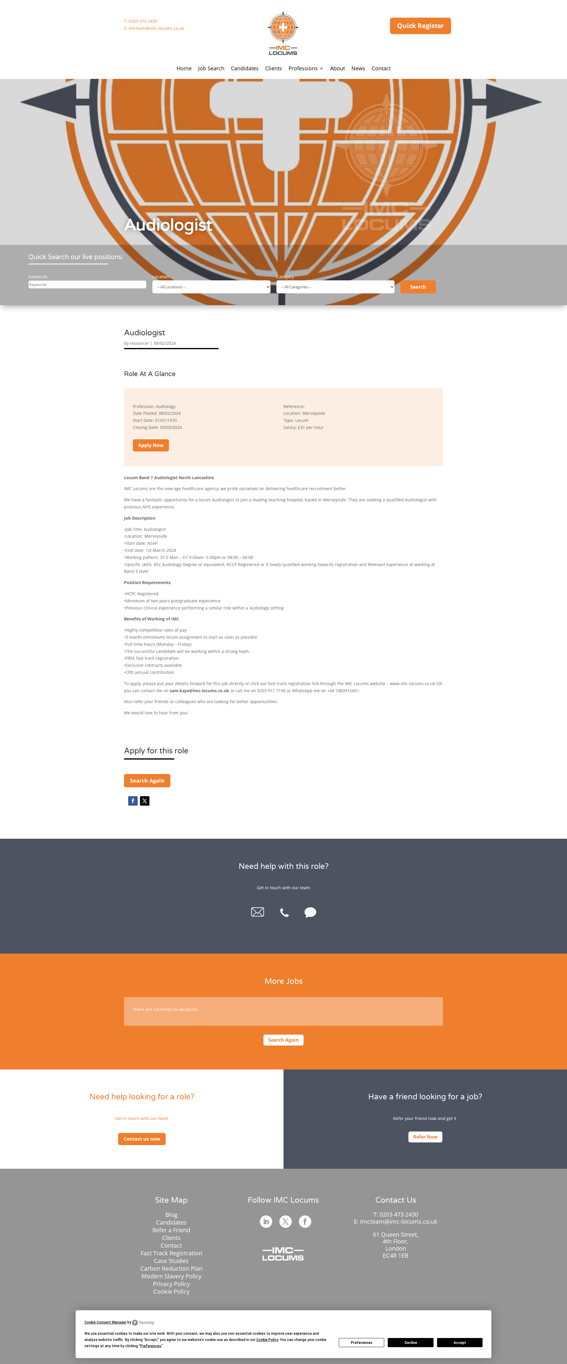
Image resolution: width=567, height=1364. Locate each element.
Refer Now (425, 1137)
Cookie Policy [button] (267, 1340)
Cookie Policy (171, 1291)
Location (160, 276)
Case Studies (171, 1261)
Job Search (211, 69)
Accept (460, 1343)
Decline (411, 1343)
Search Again (147, 780)
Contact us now (141, 1139)
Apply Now (151, 445)
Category (285, 276)
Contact (381, 69)
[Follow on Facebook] (133, 801)
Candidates (245, 69)
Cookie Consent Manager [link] (105, 1322)
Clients (273, 69)
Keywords (38, 276)
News (358, 69)
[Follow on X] (144, 801)
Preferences (361, 1343)
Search (418, 287)
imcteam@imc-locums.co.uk (156, 28)
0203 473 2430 (143, 21)
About (337, 69)
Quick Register (420, 25)
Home (184, 69)
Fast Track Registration (171, 1253)
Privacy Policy (171, 1284)
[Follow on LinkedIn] (266, 1221)
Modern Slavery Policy (171, 1276)
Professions (303, 69)
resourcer (139, 343)
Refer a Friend (171, 1230)
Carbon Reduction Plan (171, 1268)
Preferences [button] (150, 1346)
